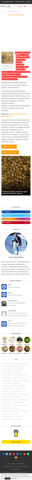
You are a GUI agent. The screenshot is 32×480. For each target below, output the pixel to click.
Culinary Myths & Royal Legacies (21, 380)
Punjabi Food (15, 408)
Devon (10, 293)
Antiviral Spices (17, 372)
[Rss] (28, 6)
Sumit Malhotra (12, 300)
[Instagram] (17, 6)
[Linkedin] (21, 6)
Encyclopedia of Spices (7, 388)
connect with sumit (20, 1)
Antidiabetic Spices (17, 366)
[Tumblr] (21, 454)
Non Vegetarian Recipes (17, 402)
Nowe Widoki (12, 310)
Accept (7, 478)
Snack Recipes (5, 413)
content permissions (22, 466)
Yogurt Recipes (17, 419)
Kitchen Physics (6, 402)
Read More (14, 478)
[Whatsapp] (26, 6)
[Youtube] (24, 6)
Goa (24, 391)
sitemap (28, 1)
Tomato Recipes (15, 413)
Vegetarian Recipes (6, 419)
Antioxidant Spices (6, 372)
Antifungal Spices (6, 369)
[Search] (30, 6)
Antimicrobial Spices (18, 369)
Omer (9, 285)
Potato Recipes (5, 408)
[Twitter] (16, 6)
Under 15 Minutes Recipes (8, 416)
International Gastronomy (8, 399)
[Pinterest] (19, 6)
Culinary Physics (6, 383)
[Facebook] (14, 6)
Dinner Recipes (16, 383)
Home (2, 11)
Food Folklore (19, 388)
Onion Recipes (16, 405)
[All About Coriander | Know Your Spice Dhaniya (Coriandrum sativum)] (16, 175)
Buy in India (10, 146)
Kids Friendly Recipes (22, 399)
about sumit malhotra (7, 1)
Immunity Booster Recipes (8, 394)
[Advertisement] (16, 34)
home (9, 463)
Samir (10, 321)
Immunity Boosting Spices (23, 394)
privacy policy (16, 469)
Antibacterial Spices (21, 363)
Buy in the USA (11, 152)
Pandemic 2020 (25, 405)
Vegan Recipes (19, 416)
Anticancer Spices (6, 366)
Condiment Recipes (6, 380)
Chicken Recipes (17, 377)
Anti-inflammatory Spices (8, 363)
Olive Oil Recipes (6, 405)
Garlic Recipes (5, 391)
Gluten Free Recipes (16, 391)
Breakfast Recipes (6, 377)
